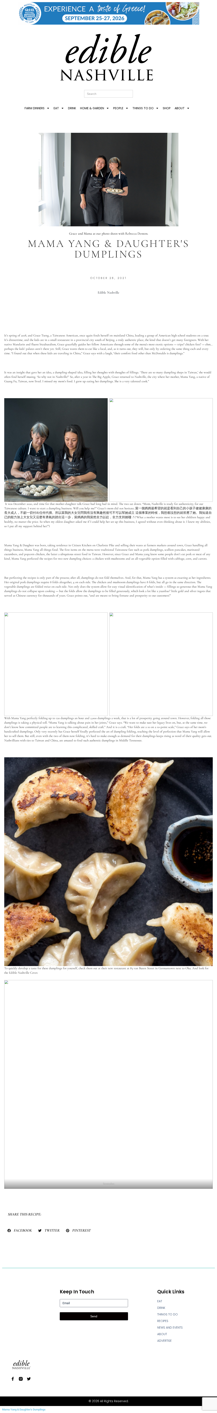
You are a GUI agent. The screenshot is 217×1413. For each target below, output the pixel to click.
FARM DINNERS (35, 108)
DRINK (72, 108)
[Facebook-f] (13, 1379)
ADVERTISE (164, 1341)
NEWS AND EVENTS (170, 1327)
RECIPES (162, 1321)
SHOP (167, 108)
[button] (19, 1230)
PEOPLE (118, 108)
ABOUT (180, 108)
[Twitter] (29, 1379)
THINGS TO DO (143, 108)
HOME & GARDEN (92, 108)
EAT (56, 108)
